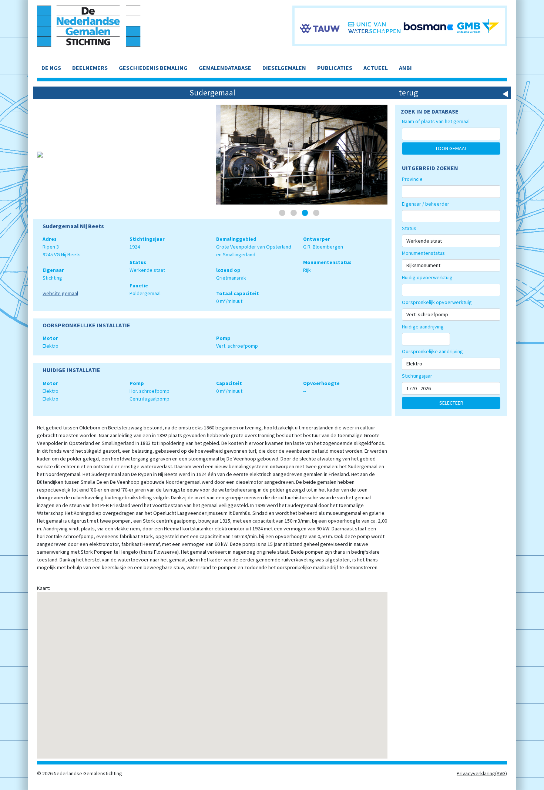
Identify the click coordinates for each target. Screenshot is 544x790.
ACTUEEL (375, 67)
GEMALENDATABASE (225, 67)
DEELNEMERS (90, 67)
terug (408, 92)
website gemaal (60, 293)
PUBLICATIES (334, 67)
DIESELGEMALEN (284, 67)
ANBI (405, 67)
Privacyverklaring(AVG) (482, 773)
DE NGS (51, 67)
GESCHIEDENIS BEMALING (153, 67)
